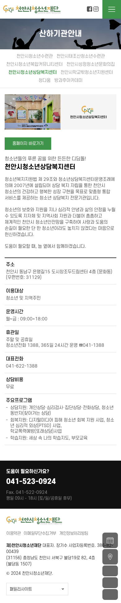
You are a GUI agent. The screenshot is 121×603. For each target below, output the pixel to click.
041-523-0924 (31, 482)
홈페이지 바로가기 (27, 143)
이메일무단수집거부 (40, 533)
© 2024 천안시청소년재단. (29, 573)
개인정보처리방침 (73, 533)
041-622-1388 (22, 366)
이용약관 (13, 533)
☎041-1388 (91, 345)
